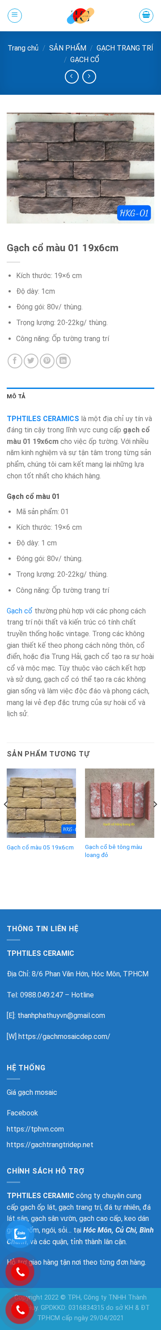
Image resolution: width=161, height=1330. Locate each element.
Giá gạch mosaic (32, 1092)
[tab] (80, 396)
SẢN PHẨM (67, 48)
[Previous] (6, 822)
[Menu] (15, 15)
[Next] (154, 822)
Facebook (22, 1113)
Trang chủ (23, 48)
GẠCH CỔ (84, 59)
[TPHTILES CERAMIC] (80, 15)
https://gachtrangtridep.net (50, 1144)
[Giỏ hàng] (146, 15)
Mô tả (16, 396)
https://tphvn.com (35, 1129)
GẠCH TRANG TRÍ (125, 48)
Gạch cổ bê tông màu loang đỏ (113, 850)
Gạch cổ (20, 611)
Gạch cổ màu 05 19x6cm (40, 847)
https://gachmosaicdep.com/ (64, 1036)
